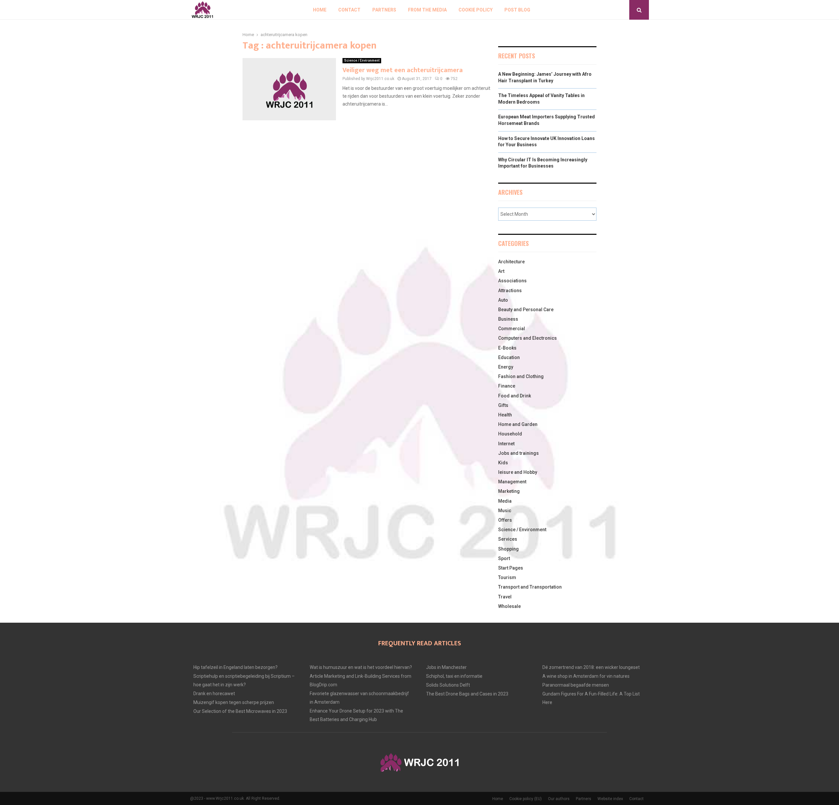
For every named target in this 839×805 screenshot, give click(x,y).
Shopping (508, 549)
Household (510, 433)
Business (508, 319)
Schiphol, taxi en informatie (454, 676)
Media (505, 501)
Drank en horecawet (214, 693)
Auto (503, 300)
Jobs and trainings (518, 453)
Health (505, 414)
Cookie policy (476, 9)
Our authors (559, 798)
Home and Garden (517, 424)
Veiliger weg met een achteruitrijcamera (402, 70)
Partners (384, 9)
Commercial (511, 328)
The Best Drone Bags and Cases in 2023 (467, 693)
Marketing (509, 491)
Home (319, 9)
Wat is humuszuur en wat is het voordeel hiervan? (361, 667)
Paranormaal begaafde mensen (575, 685)
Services (507, 539)
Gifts (503, 405)
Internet (506, 443)
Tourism (507, 577)
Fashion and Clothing (521, 376)
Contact (349, 9)
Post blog (517, 9)
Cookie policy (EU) (525, 798)
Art (501, 271)
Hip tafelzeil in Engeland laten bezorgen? (235, 667)
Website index (610, 798)
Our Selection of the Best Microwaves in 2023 (240, 711)
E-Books (507, 348)
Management (512, 481)
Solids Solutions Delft (448, 685)
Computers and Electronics (527, 338)
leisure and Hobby (517, 472)
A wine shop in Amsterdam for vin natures (586, 676)
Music (504, 510)
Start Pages (510, 568)
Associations (512, 280)
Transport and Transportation (530, 587)
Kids (503, 462)
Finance (506, 386)
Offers (505, 520)
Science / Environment (362, 60)
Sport (504, 558)
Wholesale (509, 606)
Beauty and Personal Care (526, 309)
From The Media (427, 9)
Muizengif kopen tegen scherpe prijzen (233, 702)
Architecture (511, 261)
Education (509, 357)
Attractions (510, 290)
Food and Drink (514, 395)
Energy (505, 367)
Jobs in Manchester (446, 667)
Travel (505, 596)
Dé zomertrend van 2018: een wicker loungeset (591, 667)
